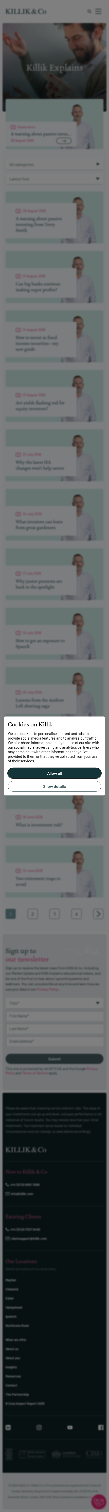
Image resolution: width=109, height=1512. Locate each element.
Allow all (54, 773)
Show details (54, 786)
